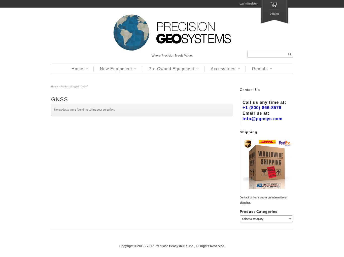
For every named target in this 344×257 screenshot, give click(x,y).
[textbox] (266, 219)
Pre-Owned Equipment (168, 69)
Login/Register (248, 3)
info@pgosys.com (263, 118)
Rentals (257, 69)
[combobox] (266, 218)
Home (74, 69)
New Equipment (112, 69)
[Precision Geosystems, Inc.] (172, 50)
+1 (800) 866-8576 (262, 107)
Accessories (219, 69)
